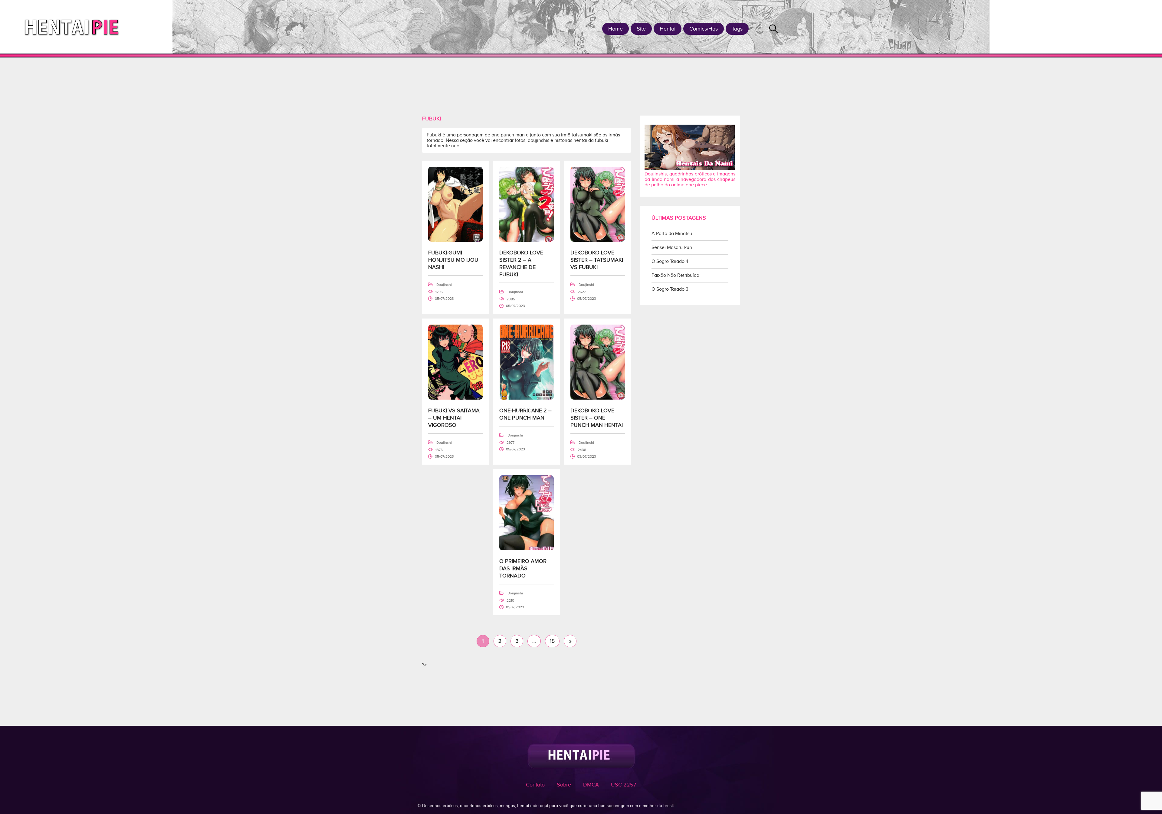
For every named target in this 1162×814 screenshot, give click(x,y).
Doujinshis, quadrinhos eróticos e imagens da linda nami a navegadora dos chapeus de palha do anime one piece (690, 179)
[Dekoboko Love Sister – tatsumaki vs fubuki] (597, 240)
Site (641, 29)
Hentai (667, 29)
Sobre (564, 785)
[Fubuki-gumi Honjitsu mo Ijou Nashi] (455, 240)
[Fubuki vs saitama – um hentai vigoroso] (455, 398)
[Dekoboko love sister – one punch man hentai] (597, 398)
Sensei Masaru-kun (672, 247)
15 (552, 641)
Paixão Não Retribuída (675, 275)
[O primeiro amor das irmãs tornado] (526, 548)
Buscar (773, 29)
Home (615, 29)
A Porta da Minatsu (672, 233)
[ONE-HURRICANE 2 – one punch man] (526, 398)
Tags (737, 29)
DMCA (591, 785)
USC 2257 (623, 785)
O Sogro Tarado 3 (670, 289)
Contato (535, 785)
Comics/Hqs (703, 29)
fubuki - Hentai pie (74, 26)
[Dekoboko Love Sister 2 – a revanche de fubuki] (526, 240)
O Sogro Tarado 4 (670, 261)
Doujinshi (444, 285)
